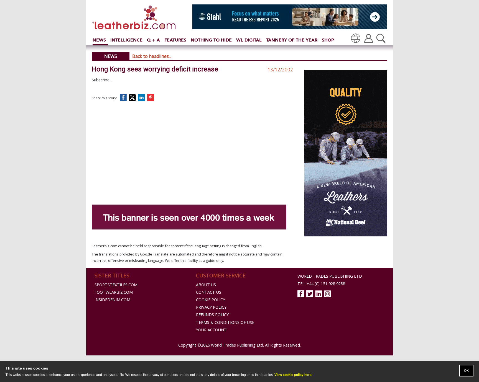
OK (466, 371)
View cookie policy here (293, 375)
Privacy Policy (211, 307)
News (99, 40)
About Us (206, 284)
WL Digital (249, 40)
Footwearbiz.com (114, 292)
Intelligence (126, 40)
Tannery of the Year (291, 40)
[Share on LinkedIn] (142, 97)
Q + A (153, 40)
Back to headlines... (151, 56)
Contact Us (208, 292)
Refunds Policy (212, 314)
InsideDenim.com (112, 299)
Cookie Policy (210, 299)
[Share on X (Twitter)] (133, 97)
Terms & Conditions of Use (225, 322)
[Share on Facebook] (124, 97)
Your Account (211, 329)
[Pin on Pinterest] (151, 97)
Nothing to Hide (211, 40)
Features (175, 40)
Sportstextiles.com (116, 284)
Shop (328, 40)
